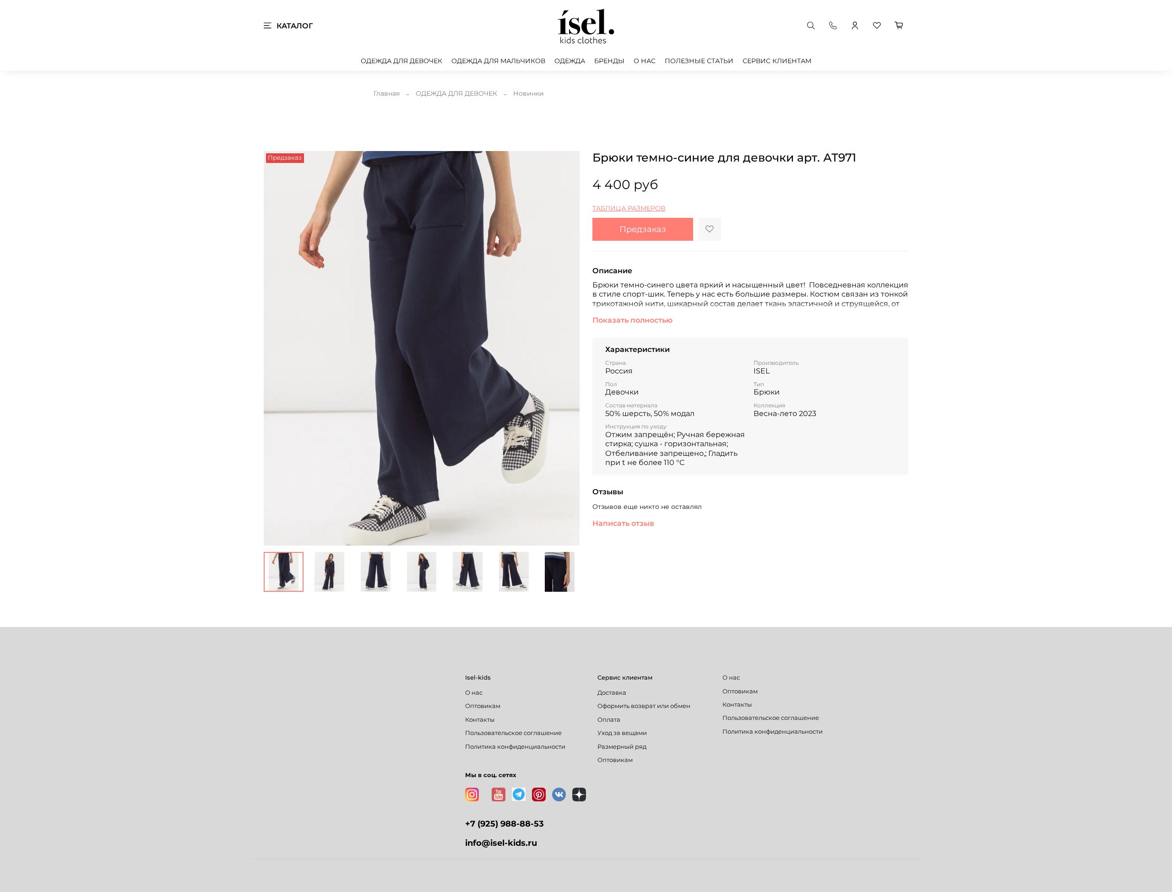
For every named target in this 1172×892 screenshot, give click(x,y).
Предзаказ (642, 229)
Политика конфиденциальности (515, 746)
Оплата (608, 719)
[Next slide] (566, 348)
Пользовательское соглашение (513, 733)
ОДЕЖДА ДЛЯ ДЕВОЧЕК (401, 61)
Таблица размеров (628, 208)
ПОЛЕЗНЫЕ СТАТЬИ (699, 61)
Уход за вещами (622, 733)
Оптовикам (482, 706)
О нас (474, 692)
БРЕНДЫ (609, 61)
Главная (387, 93)
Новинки (528, 93)
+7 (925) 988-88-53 (504, 823)
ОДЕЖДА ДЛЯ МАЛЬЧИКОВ (498, 61)
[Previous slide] (276, 348)
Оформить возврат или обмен (643, 706)
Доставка (611, 692)
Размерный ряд (621, 746)
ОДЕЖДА (569, 61)
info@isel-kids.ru (501, 843)
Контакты (479, 719)
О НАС (645, 61)
